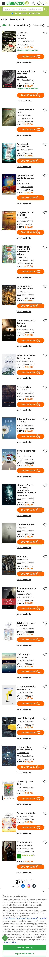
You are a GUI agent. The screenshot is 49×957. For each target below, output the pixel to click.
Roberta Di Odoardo (24, 218)
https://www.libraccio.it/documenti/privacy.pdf (26, 918)
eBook (24, 13)
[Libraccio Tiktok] (34, 887)
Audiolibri (35, 13)
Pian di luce (22, 556)
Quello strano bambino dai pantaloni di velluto (24, 251)
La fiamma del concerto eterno (25, 287)
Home (4, 19)
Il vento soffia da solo (25, 111)
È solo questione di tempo (26, 589)
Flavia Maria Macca (24, 390)
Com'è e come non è (26, 452)
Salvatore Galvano (23, 496)
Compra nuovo (29, 56)
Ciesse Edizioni (27, 41)
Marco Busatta (22, 657)
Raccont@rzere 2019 (25, 782)
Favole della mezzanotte (23, 145)
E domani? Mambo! (26, 419)
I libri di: (6, 25)
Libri (15, 13)
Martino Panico (22, 560)
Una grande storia (26, 686)
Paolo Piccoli (21, 38)
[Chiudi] (43, 891)
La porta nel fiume (26, 355)
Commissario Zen (26, 524)
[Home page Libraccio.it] (17, 5)
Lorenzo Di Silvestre (24, 115)
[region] (24, 922)
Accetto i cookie (24, 947)
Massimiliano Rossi (24, 594)
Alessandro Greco (23, 689)
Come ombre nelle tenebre (26, 321)
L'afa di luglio (23, 654)
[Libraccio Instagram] (28, 887)
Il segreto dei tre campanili (25, 213)
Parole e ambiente (26, 813)
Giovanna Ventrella (24, 456)
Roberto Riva (21, 528)
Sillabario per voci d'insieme (26, 624)
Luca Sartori (21, 422)
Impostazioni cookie (24, 953)
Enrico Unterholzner (24, 358)
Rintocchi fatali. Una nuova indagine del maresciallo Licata (26, 489)
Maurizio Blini (21, 77)
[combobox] (22, 9)
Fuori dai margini (25, 718)
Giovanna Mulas (23, 753)
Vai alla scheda (24, 62)
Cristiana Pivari (22, 257)
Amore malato (24, 387)
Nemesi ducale (24, 842)
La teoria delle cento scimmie (24, 748)
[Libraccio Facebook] (23, 887)
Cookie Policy (9, 942)
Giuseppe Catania (23, 292)
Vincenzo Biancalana (24, 845)
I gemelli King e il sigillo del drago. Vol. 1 (25, 178)
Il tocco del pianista (22, 34)
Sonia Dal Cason (23, 184)
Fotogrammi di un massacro (26, 72)
